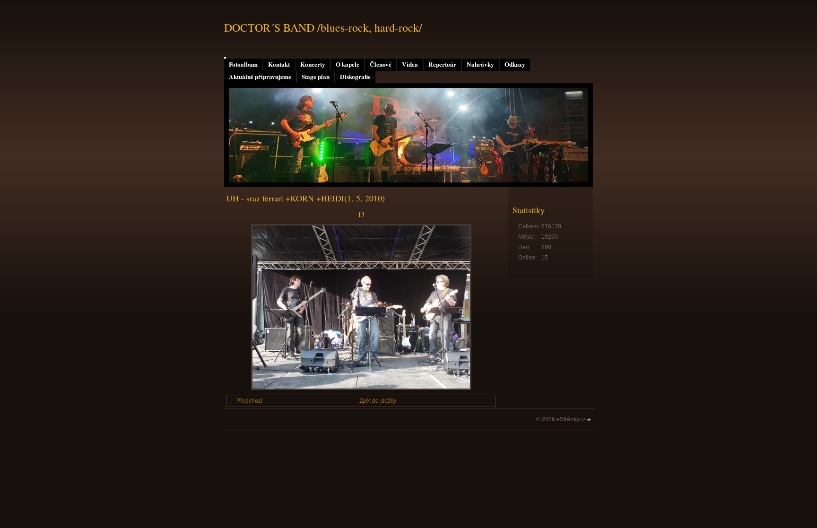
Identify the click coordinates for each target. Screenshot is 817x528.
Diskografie (355, 76)
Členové (380, 64)
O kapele (347, 64)
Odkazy (514, 64)
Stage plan (316, 76)
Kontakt (279, 64)
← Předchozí (245, 401)
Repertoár (442, 64)
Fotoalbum (243, 64)
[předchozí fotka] (241, 307)
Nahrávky (480, 64)
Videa (410, 64)
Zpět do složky (377, 401)
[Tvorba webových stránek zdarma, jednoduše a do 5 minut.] (589, 420)
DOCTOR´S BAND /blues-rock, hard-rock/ (323, 27)
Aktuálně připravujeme (260, 76)
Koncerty (312, 64)
